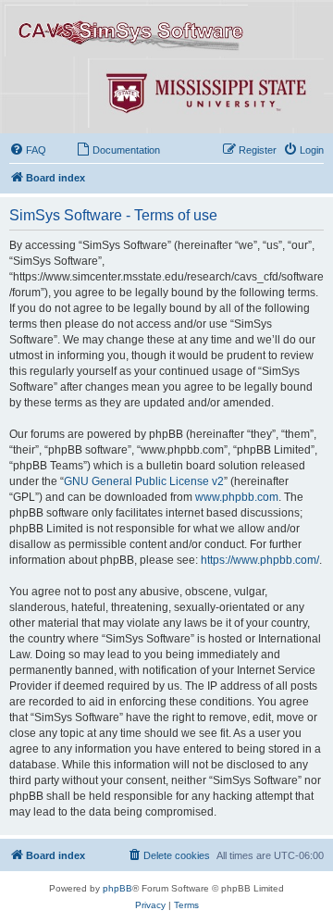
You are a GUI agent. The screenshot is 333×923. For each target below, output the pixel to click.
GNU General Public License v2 (144, 481)
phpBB (117, 888)
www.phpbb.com (236, 497)
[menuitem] (27, 150)
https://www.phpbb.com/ (260, 560)
